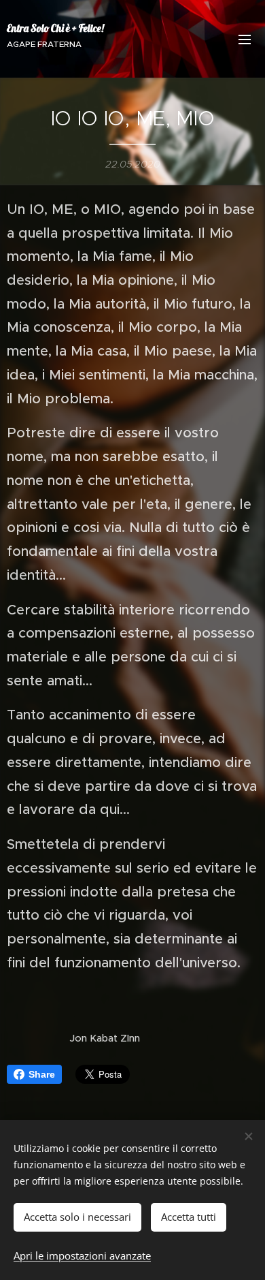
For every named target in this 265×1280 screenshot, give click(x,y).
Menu (244, 38)
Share (42, 1074)
